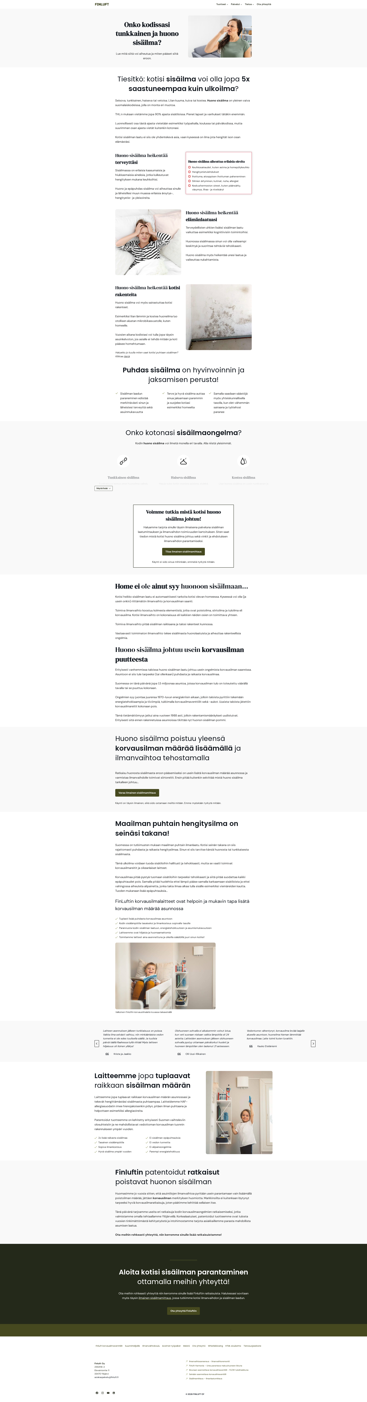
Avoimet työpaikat (171, 1345)
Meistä (186, 1345)
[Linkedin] (113, 1393)
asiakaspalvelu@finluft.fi (106, 1377)
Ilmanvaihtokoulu (151, 1345)
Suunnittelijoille (132, 1345)
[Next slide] (313, 1043)
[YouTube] (108, 1393)
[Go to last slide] (96, 1043)
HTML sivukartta (233, 1345)
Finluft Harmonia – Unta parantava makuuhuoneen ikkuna (215, 1365)
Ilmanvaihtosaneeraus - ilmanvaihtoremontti (209, 1361)
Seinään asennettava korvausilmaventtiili (207, 1374)
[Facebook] (96, 1393)
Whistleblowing (215, 1345)
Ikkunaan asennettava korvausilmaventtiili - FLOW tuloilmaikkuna (218, 1370)
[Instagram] (102, 1393)
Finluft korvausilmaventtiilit (109, 1345)
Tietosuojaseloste (252, 1345)
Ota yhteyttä (264, 4)
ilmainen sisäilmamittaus (155, 1298)
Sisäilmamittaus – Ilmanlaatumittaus (205, 1378)
